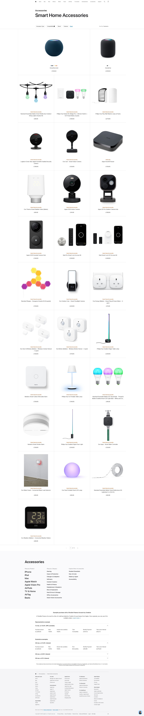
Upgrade (66, 693)
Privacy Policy (60, 713)
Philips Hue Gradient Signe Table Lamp (108, 349)
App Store (52, 702)
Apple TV (52, 689)
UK (108, 713)
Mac (36, 680)
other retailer (55, 709)
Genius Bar (67, 680)
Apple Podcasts (53, 698)
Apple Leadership (97, 691)
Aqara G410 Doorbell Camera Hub (36, 255)
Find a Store (67, 678)
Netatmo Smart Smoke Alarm (36, 444)
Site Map (93, 713)
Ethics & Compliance (98, 698)
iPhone (36, 684)
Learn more (76, 618)
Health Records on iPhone (84, 696)
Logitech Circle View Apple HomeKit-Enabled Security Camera (36, 162)
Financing (67, 692)
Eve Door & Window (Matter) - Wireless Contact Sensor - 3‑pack (36, 349)
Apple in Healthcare (83, 692)
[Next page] (77, 547)
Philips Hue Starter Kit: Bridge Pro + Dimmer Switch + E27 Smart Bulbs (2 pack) (72, 114)
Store (36, 678)
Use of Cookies (68, 713)
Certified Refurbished (69, 688)
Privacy (95, 682)
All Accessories (42, 673)
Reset (71, 26)
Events (95, 700)
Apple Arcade (53, 693)
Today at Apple (68, 682)
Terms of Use (75, 713)
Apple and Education (83, 685)
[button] (104, 1)
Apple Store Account (54, 680)
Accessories (37, 695)
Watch (36, 686)
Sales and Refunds (83, 713)
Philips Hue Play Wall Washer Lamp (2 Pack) (107, 114)
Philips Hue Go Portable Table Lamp (72, 396)
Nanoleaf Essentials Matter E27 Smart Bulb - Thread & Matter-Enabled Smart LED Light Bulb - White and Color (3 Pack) (108, 397)
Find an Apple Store (48, 709)
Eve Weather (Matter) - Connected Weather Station (36, 538)
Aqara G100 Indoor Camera (72, 209)
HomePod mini (54, 68)
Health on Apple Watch (84, 694)
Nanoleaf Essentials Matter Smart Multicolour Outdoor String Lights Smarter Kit (36, 114)
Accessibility (96, 678)
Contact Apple (97, 704)
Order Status (67, 695)
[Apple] (35, 673)
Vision (36, 688)
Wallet (36, 702)
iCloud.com (52, 682)
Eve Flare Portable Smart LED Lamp (72, 490)
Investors (96, 696)
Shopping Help (68, 697)
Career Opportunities (98, 693)
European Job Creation (99, 702)
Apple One (52, 687)
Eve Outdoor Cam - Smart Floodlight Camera (72, 301)
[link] (140, 712)
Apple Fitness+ (53, 695)
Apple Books (52, 700)
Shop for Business (83, 680)
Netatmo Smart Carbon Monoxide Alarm (36, 396)
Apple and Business (83, 678)
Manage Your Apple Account (56, 678)
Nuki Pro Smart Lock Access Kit (72, 255)
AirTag (36, 693)
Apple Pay (37, 704)
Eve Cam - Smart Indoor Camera (72, 161)
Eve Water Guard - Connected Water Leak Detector (36, 490)
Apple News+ (52, 696)
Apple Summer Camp (69, 684)
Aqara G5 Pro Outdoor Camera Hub (108, 209)
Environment (96, 680)
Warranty (96, 695)
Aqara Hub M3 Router (108, 161)
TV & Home (37, 692)
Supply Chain (97, 684)
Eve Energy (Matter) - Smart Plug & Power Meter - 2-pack (108, 302)
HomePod (108, 68)
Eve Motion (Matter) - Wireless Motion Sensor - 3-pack (72, 349)
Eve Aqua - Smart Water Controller (108, 444)
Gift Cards (37, 697)
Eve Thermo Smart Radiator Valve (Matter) (36, 209)
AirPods (36, 690)
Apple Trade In (68, 690)
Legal (89, 713)
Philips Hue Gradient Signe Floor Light (72, 444)
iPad (36, 682)
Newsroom (96, 689)
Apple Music (52, 691)
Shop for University (83, 687)
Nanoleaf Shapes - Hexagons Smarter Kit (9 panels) (36, 301)
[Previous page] (66, 547)
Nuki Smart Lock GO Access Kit (108, 255)
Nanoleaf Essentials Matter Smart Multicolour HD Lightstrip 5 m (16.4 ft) (108, 491)
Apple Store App (68, 686)
